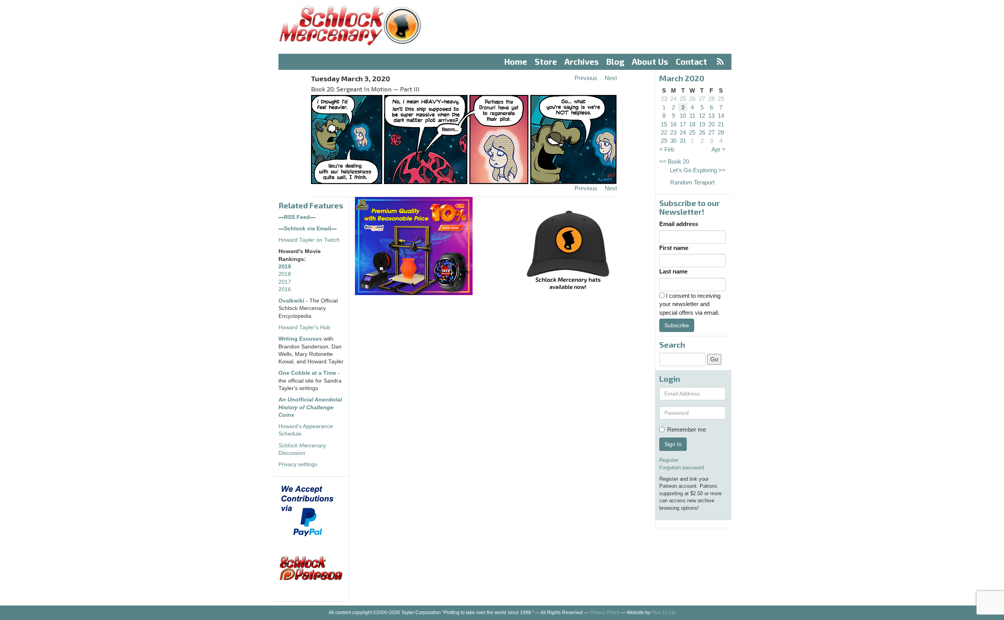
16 (673, 124)
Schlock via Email (307, 229)
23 (664, 98)
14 (721, 115)
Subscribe (676, 325)
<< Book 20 (674, 161)
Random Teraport (692, 182)
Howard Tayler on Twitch (309, 240)
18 (692, 124)
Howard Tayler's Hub (304, 327)
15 (664, 124)
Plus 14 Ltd (663, 612)
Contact (691, 61)
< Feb (666, 149)
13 (711, 115)
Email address (678, 224)
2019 (284, 267)
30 (673, 140)
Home (515, 61)
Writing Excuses (300, 339)
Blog (615, 61)
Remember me (686, 429)
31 (683, 140)
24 (673, 98)
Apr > (718, 149)
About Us (650, 61)
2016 (284, 289)
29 (721, 98)
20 (711, 124)
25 (683, 98)
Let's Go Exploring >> (698, 170)
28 (711, 98)
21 (721, 124)
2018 (284, 274)
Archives (581, 61)
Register (668, 460)
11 (692, 115)
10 (683, 115)
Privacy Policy (605, 612)
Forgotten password (681, 467)
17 (683, 124)
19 (702, 124)
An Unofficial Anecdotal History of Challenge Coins (310, 407)
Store (546, 61)
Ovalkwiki (292, 301)
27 (702, 98)
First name (673, 247)
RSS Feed (297, 217)
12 (702, 115)
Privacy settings (297, 464)
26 (692, 98)
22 (664, 132)
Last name (673, 271)
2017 (284, 282)
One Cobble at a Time (307, 373)
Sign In (673, 444)
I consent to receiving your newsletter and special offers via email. (689, 304)
